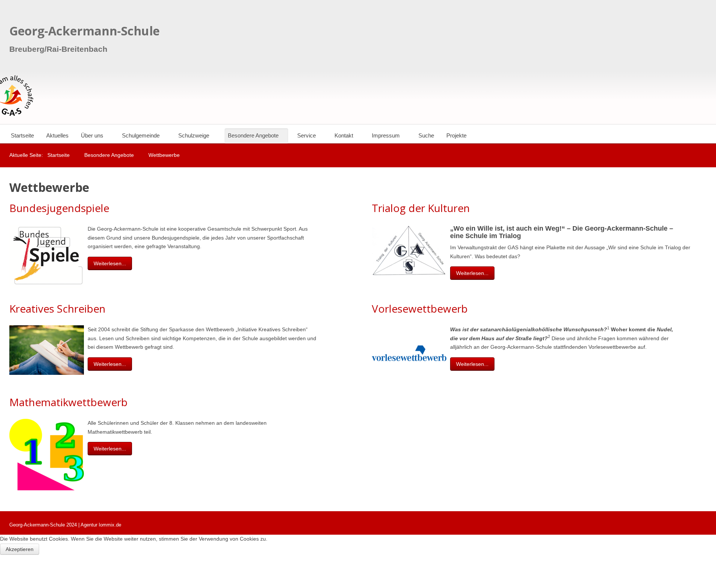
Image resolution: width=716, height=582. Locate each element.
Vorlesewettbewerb (420, 308)
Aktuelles (57, 135)
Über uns (92, 135)
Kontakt (344, 135)
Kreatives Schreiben (57, 308)
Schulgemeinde (141, 135)
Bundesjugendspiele (59, 208)
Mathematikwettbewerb (68, 402)
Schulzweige (193, 135)
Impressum (386, 135)
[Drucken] (334, 229)
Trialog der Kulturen (421, 208)
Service (306, 135)
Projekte (456, 135)
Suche (426, 135)
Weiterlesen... (110, 263)
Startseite (22, 135)
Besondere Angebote (253, 135)
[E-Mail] (342, 229)
